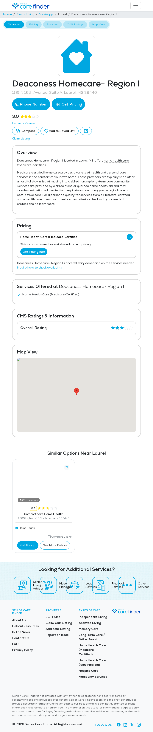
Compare (28, 131)
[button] (31, 104)
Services (52, 24)
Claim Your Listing (59, 623)
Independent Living (93, 617)
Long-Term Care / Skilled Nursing (92, 637)
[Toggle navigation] (135, 5)
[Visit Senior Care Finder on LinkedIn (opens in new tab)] (125, 725)
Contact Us (20, 638)
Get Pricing (71, 104)
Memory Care (88, 629)
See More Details (55, 545)
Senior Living (25, 14)
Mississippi (46, 14)
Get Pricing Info (34, 252)
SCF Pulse (53, 617)
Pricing (33, 24)
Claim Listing (21, 138)
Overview (14, 24)
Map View (98, 24)
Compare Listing (61, 536)
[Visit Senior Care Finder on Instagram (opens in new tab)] (139, 725)
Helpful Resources (25, 626)
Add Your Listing (58, 629)
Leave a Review (23, 123)
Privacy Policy (22, 650)
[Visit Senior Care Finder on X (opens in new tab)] (132, 725)
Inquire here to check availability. (40, 267)
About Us (19, 620)
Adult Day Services (93, 677)
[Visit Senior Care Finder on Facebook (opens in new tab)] (119, 725)
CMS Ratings (75, 24)
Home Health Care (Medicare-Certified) (92, 649)
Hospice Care (88, 671)
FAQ (15, 644)
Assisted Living (90, 623)
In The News (21, 632)
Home (7, 14)
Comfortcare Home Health (43, 514)
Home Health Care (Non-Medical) (92, 662)
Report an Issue (57, 635)
